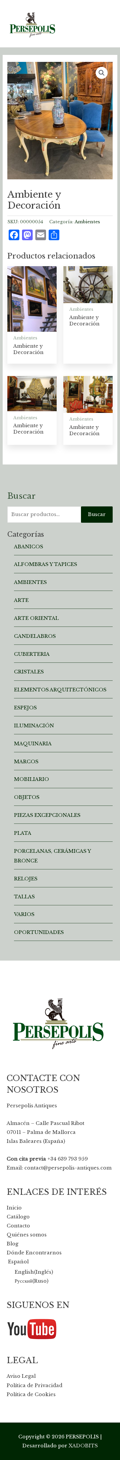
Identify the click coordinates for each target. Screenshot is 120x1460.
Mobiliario (31, 779)
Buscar (97, 514)
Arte (21, 600)
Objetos (26, 797)
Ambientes (87, 222)
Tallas (24, 897)
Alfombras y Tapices (45, 564)
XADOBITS (83, 1446)
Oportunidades (39, 932)
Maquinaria (33, 744)
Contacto (18, 1226)
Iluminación (34, 726)
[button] (102, 73)
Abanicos (28, 547)
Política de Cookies (31, 1394)
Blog (12, 1244)
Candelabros (35, 636)
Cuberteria (32, 654)
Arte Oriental (36, 618)
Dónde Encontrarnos (34, 1253)
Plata (22, 833)
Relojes (25, 879)
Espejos (25, 708)
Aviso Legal (21, 1376)
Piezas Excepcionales (47, 815)
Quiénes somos (27, 1235)
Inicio (14, 1208)
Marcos (26, 762)
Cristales (29, 672)
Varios (24, 914)
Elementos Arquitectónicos (60, 690)
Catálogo (18, 1217)
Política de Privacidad (34, 1385)
